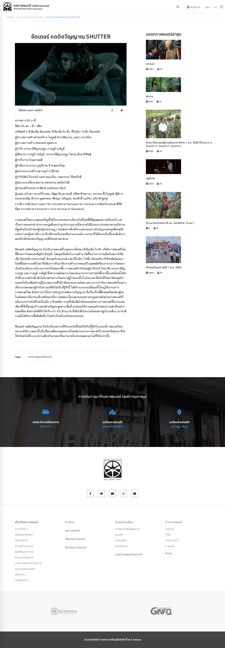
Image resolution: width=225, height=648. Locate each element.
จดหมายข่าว (172, 540)
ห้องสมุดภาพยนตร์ (75, 547)
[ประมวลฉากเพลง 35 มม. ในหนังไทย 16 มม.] (170, 223)
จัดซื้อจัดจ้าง (22, 580)
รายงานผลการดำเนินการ (28, 563)
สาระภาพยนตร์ (173, 522)
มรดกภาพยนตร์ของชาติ (30, 17)
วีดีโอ (168, 535)
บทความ (169, 529)
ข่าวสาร (69, 522)
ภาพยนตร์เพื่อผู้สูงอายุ (127, 529)
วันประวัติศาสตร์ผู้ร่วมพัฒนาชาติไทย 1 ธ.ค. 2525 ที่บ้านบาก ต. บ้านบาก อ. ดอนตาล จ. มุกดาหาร (179, 144)
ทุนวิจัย (119, 535)
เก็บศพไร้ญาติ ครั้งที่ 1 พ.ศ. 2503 (163, 267)
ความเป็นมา (21, 529)
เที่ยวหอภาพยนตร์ (75, 539)
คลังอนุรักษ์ (21, 540)
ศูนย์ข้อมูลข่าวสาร (24, 552)
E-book (169, 546)
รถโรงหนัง (120, 540)
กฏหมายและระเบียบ (25, 569)
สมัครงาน (20, 574)
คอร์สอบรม (121, 546)
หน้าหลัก (10, 17)
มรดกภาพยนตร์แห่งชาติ (40, 357)
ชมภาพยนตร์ (72, 530)
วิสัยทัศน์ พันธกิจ (24, 535)
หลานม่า (150, 64)
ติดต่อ (168, 553)
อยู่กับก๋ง (150, 178)
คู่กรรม (149, 96)
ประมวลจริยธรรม (24, 557)
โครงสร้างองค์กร (24, 546)
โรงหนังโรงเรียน (124, 522)
